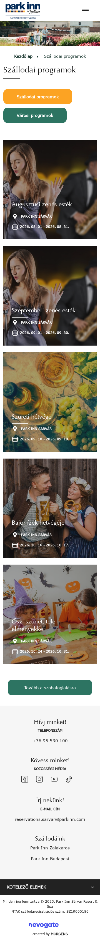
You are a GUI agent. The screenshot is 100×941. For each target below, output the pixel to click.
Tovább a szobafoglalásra (50, 687)
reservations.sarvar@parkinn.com (50, 819)
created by (50, 934)
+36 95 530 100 (50, 740)
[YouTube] (54, 779)
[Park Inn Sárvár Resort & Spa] (23, 9)
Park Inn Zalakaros (50, 847)
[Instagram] (39, 779)
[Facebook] (24, 779)
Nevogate (44, 925)
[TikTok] (69, 779)
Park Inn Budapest (50, 858)
